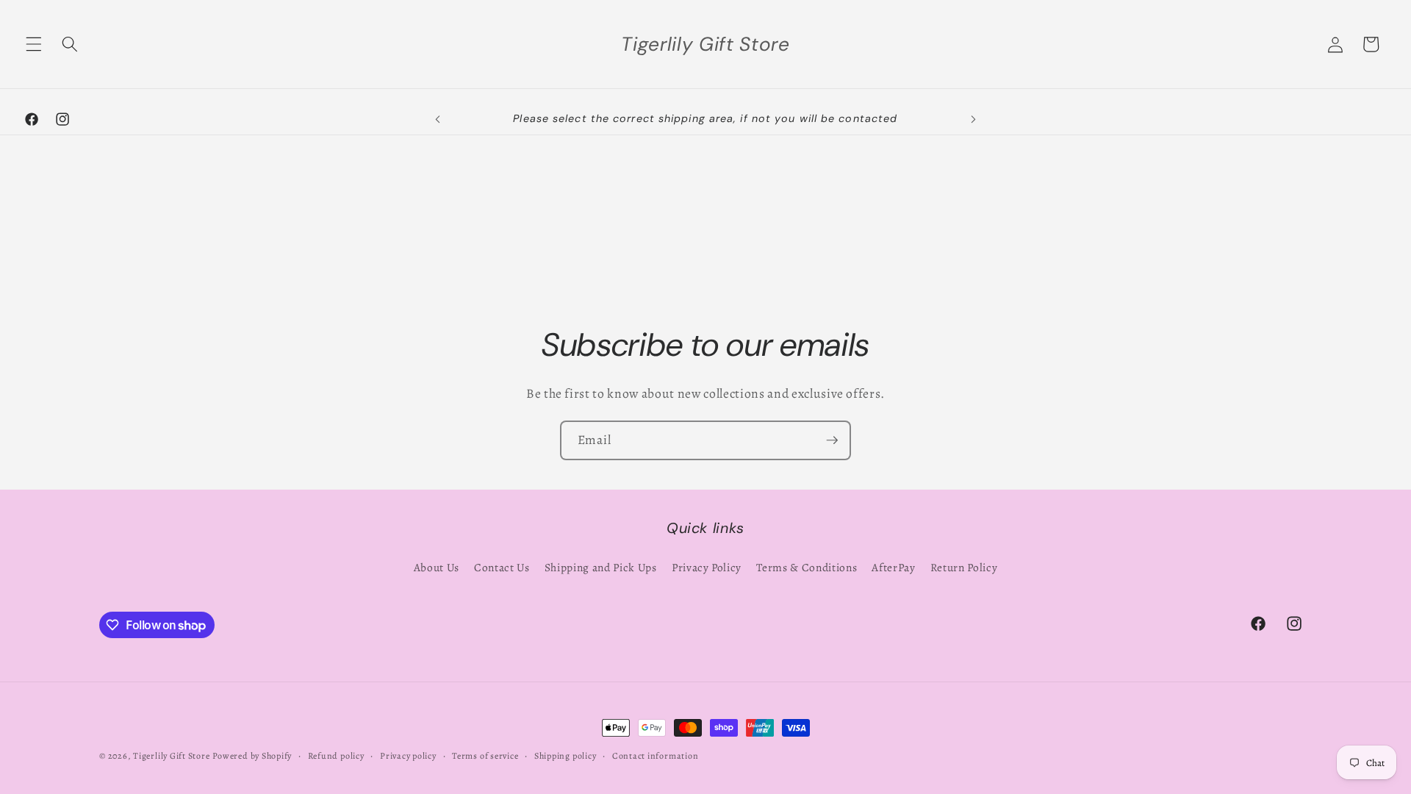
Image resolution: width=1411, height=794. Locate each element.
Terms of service (485, 756)
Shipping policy (565, 756)
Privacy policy (408, 756)
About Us (436, 567)
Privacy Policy (707, 567)
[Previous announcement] (438, 119)
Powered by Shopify (252, 756)
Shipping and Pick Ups (601, 567)
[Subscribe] (832, 440)
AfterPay (893, 567)
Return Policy (964, 567)
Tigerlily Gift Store (171, 756)
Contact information (655, 756)
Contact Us (502, 567)
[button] (33, 44)
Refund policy (336, 756)
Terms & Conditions (806, 567)
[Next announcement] (973, 119)
